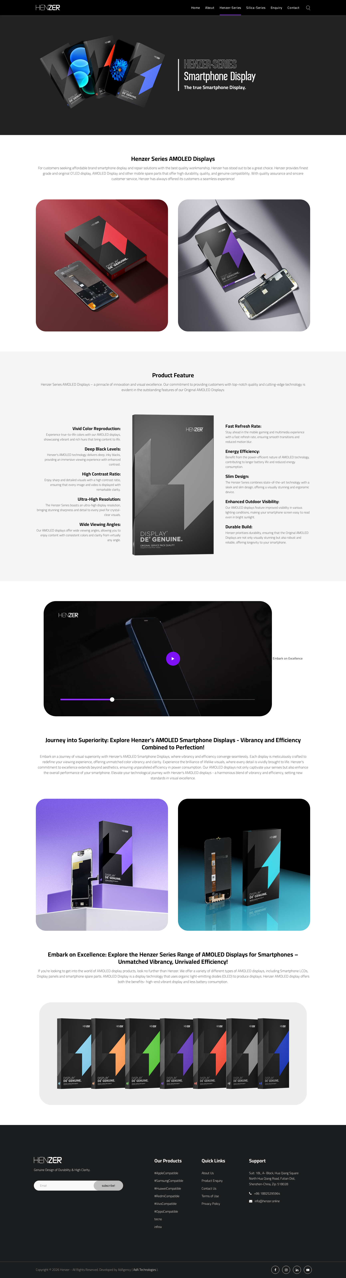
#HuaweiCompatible (167, 1188)
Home (195, 8)
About (209, 8)
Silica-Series (255, 8)
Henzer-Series (230, 8)
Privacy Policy (211, 1203)
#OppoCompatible (166, 1211)
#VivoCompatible (165, 1203)
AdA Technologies (144, 1269)
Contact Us (209, 1188)
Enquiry (277, 8)
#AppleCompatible (166, 1173)
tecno (158, 1219)
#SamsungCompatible (168, 1180)
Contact (294, 8)
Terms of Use (210, 1196)
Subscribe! (108, 1185)
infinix (158, 1227)
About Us (208, 1173)
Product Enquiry (212, 1180)
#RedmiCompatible (166, 1196)
